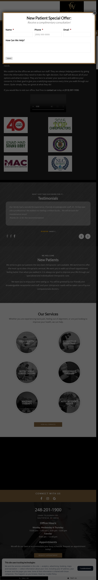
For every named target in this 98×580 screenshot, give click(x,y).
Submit (9, 58)
